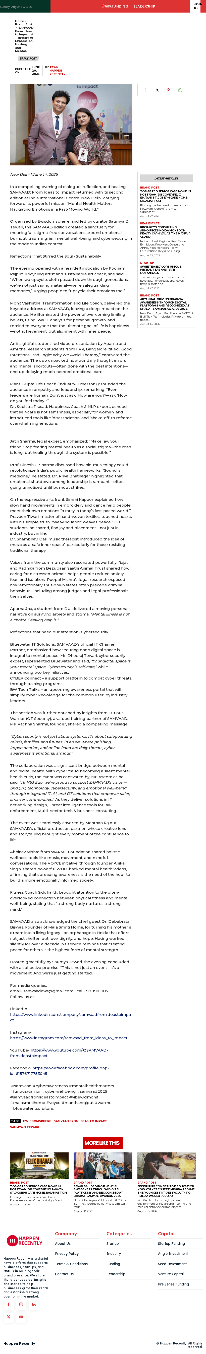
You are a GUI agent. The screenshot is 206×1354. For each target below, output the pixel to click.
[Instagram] (21, 1305)
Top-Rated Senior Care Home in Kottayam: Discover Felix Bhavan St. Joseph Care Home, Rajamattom (165, 196)
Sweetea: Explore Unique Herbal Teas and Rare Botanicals (161, 270)
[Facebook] (145, 90)
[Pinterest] (168, 90)
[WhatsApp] (180, 90)
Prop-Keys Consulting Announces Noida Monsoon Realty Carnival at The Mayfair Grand (165, 231)
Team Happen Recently (57, 71)
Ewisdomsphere (37, 1121)
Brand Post (23, 24)
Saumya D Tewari (24, 1127)
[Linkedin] (34, 1305)
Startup (147, 263)
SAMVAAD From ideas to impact (80, 1121)
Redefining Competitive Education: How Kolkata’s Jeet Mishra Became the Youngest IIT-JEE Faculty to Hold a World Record (166, 1191)
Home (19, 21)
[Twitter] (157, 90)
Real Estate (150, 223)
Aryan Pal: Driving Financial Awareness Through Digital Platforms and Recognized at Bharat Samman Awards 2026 (165, 304)
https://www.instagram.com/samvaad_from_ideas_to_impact (68, 1037)
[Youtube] (21, 1318)
